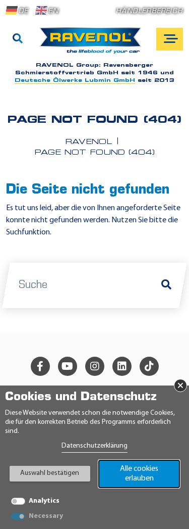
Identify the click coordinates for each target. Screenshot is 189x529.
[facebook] (40, 366)
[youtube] (67, 366)
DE (23, 11)
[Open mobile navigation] (169, 39)
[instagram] (94, 366)
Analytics (44, 501)
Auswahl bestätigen (49, 473)
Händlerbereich (149, 11)
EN (53, 11)
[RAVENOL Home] (93, 44)
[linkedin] (122, 366)
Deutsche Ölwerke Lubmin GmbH (75, 80)
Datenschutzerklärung (94, 446)
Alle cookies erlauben (139, 474)
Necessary (46, 516)
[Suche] (17, 39)
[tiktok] (149, 366)
